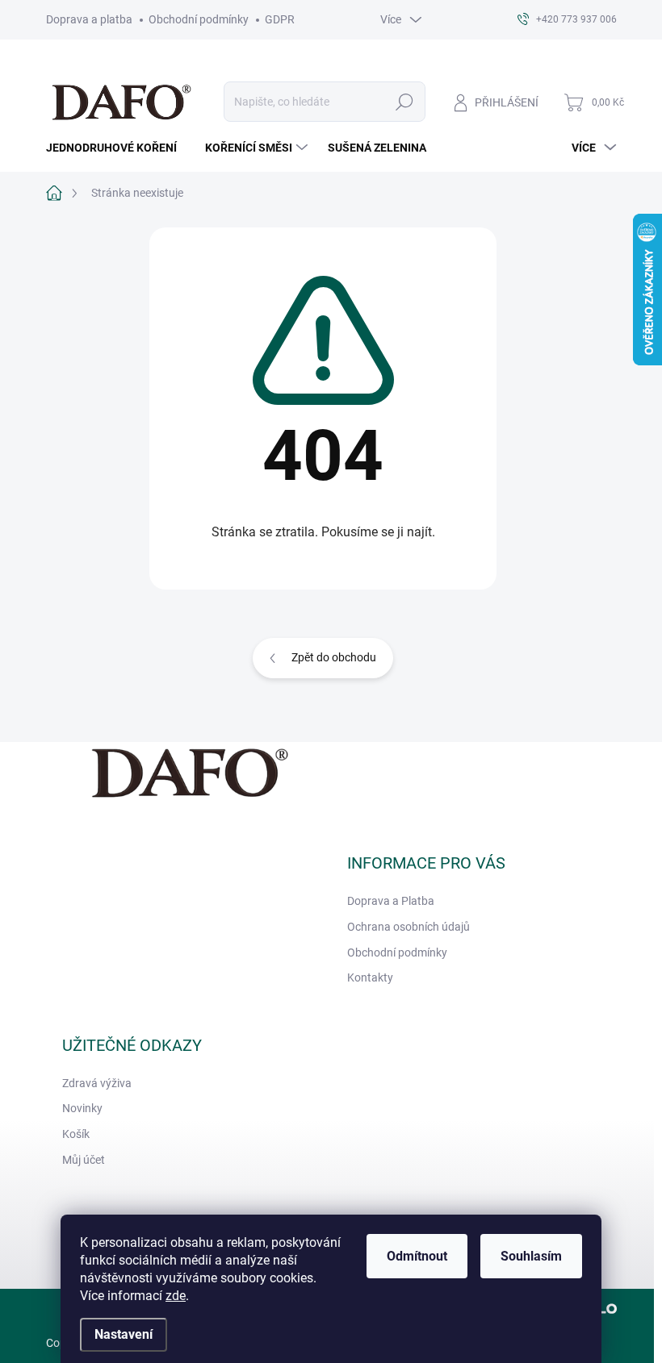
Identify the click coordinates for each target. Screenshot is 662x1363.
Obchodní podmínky (199, 19)
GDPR (280, 19)
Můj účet (83, 1159)
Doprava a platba (89, 19)
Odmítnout (417, 1256)
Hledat (404, 101)
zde (176, 1295)
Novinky (82, 1108)
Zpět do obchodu (333, 657)
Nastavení (123, 1334)
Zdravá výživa (97, 1083)
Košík (76, 1133)
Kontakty (370, 977)
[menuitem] (117, 147)
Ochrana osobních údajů (408, 926)
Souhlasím (531, 1256)
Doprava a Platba (390, 900)
